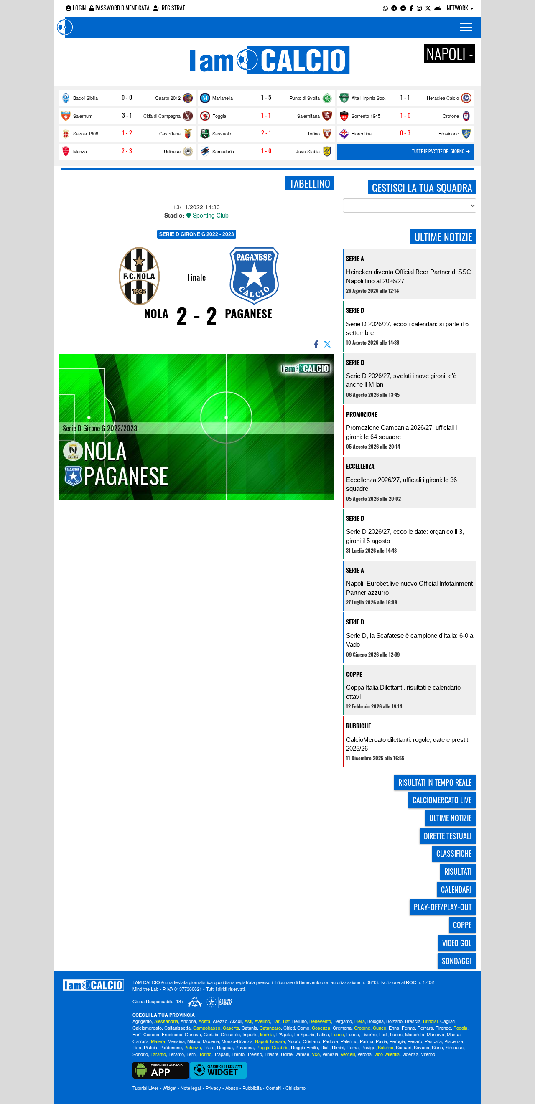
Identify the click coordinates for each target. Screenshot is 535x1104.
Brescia (412, 1021)
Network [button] (458, 7)
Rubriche (358, 725)
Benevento (320, 1021)
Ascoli (236, 1021)
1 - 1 (405, 97)
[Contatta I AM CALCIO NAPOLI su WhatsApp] (385, 7)
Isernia (267, 1034)
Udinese (172, 151)
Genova (193, 1034)
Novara (277, 1041)
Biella (359, 1021)
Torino (313, 133)
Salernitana (308, 115)
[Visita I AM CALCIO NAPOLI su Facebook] (411, 7)
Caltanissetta (177, 1027)
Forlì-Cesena (145, 1034)
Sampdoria (223, 151)
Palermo (349, 1041)
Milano (193, 1041)
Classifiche (453, 853)
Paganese (248, 313)
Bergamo (343, 1021)
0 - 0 (127, 97)
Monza (80, 151)
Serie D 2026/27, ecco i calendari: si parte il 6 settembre (407, 328)
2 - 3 (127, 151)
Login (78, 7)
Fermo (408, 1027)
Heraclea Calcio (443, 97)
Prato (209, 1047)
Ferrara (425, 1027)
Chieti (289, 1027)
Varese (302, 1054)
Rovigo (368, 1047)
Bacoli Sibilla (85, 97)
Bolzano (394, 1021)
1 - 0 (405, 115)
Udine (287, 1054)
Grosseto (230, 1034)
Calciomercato (147, 1027)
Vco (316, 1054)
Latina (323, 1034)
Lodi (383, 1034)
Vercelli (348, 1054)
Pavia (381, 1041)
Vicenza (410, 1054)
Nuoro (294, 1041)
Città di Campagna (162, 115)
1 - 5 (266, 97)
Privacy (213, 1087)
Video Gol (456, 942)
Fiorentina (362, 133)
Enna (394, 1027)
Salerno (385, 1047)
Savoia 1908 (85, 133)
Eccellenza (360, 466)
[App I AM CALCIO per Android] (437, 7)
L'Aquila (284, 1034)
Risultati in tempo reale (434, 782)
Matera (158, 1041)
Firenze (443, 1027)
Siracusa (455, 1047)
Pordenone (171, 1047)
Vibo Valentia (387, 1054)
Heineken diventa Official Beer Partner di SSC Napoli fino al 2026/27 (408, 276)
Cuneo (379, 1027)
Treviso (254, 1054)
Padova (330, 1041)
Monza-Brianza (237, 1041)
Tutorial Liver (145, 1087)
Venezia (330, 1054)
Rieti (325, 1047)
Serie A (355, 258)
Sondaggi (456, 960)
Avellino (262, 1021)
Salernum (82, 115)
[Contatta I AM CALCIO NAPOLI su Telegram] (394, 7)
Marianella (222, 97)
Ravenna (244, 1047)
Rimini (338, 1047)
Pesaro (415, 1041)
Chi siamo (295, 1087)
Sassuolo (221, 133)
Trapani (221, 1054)
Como (303, 1027)
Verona (364, 1054)
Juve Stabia (308, 151)
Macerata (414, 1034)
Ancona (188, 1021)
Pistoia (150, 1047)
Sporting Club (210, 215)
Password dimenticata (122, 7)
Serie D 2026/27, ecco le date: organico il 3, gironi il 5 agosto (405, 536)
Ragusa (225, 1047)
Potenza (192, 1047)
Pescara (433, 1041)
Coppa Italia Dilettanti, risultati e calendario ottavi (403, 692)
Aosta (204, 1021)
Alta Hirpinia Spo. (369, 97)
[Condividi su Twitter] (328, 344)
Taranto (158, 1054)
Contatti (273, 1087)
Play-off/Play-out (442, 906)
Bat (286, 1021)
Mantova (435, 1034)
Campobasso (206, 1027)
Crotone (451, 115)
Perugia (397, 1041)
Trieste (271, 1054)
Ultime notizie (450, 817)
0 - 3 (405, 133)
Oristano (311, 1041)
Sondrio (140, 1054)
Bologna (375, 1021)
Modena (211, 1041)
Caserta (231, 1027)
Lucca (396, 1034)
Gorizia (211, 1034)
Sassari (403, 1047)
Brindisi (430, 1021)
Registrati (173, 7)
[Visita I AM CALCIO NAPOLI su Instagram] (419, 7)
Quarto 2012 (168, 97)
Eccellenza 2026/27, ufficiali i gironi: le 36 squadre (401, 484)
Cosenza (321, 1027)
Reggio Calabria (272, 1047)
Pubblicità (252, 1087)
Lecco (352, 1034)
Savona (421, 1047)
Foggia (219, 115)
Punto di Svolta (305, 97)
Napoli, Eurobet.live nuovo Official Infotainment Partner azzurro (409, 588)
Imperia (249, 1034)
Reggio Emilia (304, 1047)
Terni (191, 1054)
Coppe (354, 674)
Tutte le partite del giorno (439, 151)
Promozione (361, 414)
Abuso (231, 1087)
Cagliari (447, 1021)
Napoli (261, 1041)
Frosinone (448, 133)
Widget (169, 1087)
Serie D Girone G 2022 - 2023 (196, 234)
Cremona (342, 1027)
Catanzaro (270, 1027)
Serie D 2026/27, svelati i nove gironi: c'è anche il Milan (401, 380)
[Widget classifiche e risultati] (218, 1069)
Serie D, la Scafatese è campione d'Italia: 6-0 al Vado (410, 640)
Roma (352, 1047)
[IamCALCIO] (93, 985)
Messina (176, 1041)
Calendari (456, 889)
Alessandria (166, 1021)
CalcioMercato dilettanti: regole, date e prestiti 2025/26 (407, 744)
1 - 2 (127, 133)
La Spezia (304, 1034)
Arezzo (220, 1021)
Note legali (191, 1087)
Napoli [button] (447, 53)
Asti (248, 1021)
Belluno (299, 1021)
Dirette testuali (447, 835)
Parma (366, 1041)
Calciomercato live (442, 799)
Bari (276, 1021)
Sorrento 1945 (366, 115)
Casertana (170, 133)
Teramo (176, 1054)
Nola (156, 313)
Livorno (369, 1034)
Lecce (337, 1034)
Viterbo (428, 1054)
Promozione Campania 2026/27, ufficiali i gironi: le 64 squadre (401, 432)
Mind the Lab (145, 988)
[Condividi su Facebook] (315, 344)
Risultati (457, 871)
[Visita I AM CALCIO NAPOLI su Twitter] (428, 7)
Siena (437, 1047)
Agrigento (142, 1021)
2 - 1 (266, 133)
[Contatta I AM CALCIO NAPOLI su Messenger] (403, 7)
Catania (249, 1027)
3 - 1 (127, 115)
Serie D (355, 310)
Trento (238, 1054)
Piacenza (453, 1041)
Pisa (136, 1047)
